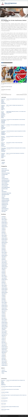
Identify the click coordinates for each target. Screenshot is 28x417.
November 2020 (4, 289)
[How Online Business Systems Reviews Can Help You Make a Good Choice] (14, 74)
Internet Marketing (5, 185)
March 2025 (3, 233)
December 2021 (4, 279)
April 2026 (3, 216)
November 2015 (4, 365)
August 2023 (4, 256)
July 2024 (3, 245)
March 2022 (3, 275)
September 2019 (4, 309)
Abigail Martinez (7, 21)
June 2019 (3, 313)
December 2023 (4, 255)
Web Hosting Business (5, 208)
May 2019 (3, 315)
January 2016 (4, 362)
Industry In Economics (5, 184)
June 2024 (3, 246)
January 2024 (4, 253)
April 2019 (3, 316)
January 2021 (4, 286)
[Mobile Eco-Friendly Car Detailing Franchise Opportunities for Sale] (3, 105)
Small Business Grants (5, 201)
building (5, 62)
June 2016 (3, 355)
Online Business (4, 191)
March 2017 (3, 342)
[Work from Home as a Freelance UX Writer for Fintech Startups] (3, 142)
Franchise (3, 177)
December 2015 (4, 363)
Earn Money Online (5, 174)
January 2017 (4, 345)
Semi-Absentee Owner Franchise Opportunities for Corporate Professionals (15, 119)
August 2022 (4, 268)
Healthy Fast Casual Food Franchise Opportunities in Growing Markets (15, 153)
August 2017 (4, 335)
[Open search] (26, 7)
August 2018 (4, 328)
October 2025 (4, 225)
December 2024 (4, 238)
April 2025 (3, 232)
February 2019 (4, 319)
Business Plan (4, 171)
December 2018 (4, 322)
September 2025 (4, 226)
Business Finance (4, 168)
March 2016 (3, 359)
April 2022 (3, 273)
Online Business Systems (5, 194)
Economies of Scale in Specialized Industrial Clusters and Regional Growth (15, 380)
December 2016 (4, 346)
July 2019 (3, 312)
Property (3, 197)
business (7, 62)
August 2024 (4, 243)
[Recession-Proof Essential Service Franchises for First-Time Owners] (3, 136)
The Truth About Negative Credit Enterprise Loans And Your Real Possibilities (11, 386)
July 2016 (3, 353)
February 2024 (4, 252)
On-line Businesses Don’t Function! (6, 89)
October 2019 (4, 308)
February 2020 (4, 302)
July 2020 (3, 295)
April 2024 (3, 249)
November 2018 (4, 323)
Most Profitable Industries (6, 187)
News (2, 190)
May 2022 (3, 272)
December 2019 (4, 305)
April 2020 (3, 299)
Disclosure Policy (4, 371)
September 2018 (4, 326)
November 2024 (4, 239)
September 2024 (4, 242)
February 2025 (4, 235)
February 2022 (4, 276)
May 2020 (3, 298)
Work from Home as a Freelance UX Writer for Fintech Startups (14, 142)
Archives (3, 163)
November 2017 (4, 333)
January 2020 (4, 303)
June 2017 (3, 338)
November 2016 (4, 348)
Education (3, 175)
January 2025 (4, 236)
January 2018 (4, 332)
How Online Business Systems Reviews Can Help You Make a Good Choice (11, 83)
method (9, 62)
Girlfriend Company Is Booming (5, 409)
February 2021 (4, 285)
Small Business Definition (5, 200)
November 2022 (4, 263)
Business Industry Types (5, 170)
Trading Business (4, 205)
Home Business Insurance (5, 180)
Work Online (4, 211)
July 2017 (3, 336)
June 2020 (3, 296)
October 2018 (4, 325)
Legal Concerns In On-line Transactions (6, 86)
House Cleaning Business (5, 181)
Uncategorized (4, 207)
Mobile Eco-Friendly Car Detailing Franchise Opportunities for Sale (14, 105)
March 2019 (3, 318)
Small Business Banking (5, 198)
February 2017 (4, 343)
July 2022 (3, 269)
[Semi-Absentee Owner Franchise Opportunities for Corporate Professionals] (3, 119)
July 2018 (3, 329)
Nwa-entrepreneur (11, 3)
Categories (3, 162)
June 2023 (3, 258)
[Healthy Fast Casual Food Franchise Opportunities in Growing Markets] (3, 153)
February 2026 (4, 219)
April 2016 (3, 358)
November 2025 (4, 223)
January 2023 (4, 262)
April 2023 (3, 259)
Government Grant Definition (5, 392)
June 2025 (3, 229)
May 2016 (3, 356)
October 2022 (4, 265)
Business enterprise (3, 403)
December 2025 (4, 222)
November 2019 (4, 306)
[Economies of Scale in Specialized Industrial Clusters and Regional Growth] (3, 380)
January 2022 (4, 278)
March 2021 (3, 283)
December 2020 (4, 288)
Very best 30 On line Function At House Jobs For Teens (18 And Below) (10, 389)
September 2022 (4, 266)
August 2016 (4, 352)
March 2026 (3, 218)
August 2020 (4, 293)
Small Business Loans (5, 204)
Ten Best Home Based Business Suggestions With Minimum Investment (10, 406)
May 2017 (3, 339)
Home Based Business (5, 178)
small (11, 62)
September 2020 (4, 292)
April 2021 (3, 282)
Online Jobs (3, 195)
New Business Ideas (5, 188)
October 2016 (4, 349)
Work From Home (4, 210)
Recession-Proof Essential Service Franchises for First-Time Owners (14, 136)
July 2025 (3, 228)
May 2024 (3, 248)
